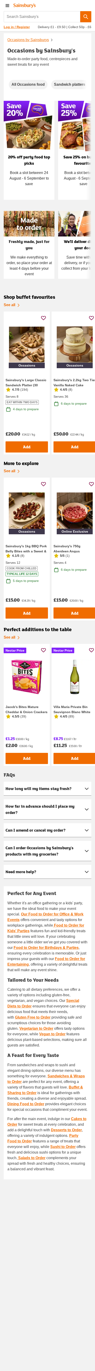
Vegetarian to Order (36, 1028)
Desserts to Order (66, 1130)
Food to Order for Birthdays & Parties (46, 948)
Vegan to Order (52, 1034)
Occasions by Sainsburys (28, 40)
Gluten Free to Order (32, 1017)
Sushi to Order (63, 1147)
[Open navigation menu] (7, 5)
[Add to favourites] (43, 318)
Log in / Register (17, 27)
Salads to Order (31, 1158)
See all (9, 305)
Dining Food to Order (25, 1104)
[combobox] (42, 16)
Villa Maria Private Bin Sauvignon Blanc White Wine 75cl (71, 712)
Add (26, 447)
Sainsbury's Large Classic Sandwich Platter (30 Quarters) (26, 385)
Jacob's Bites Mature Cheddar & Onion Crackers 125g (27, 712)
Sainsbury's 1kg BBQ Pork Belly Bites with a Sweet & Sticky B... (26, 551)
